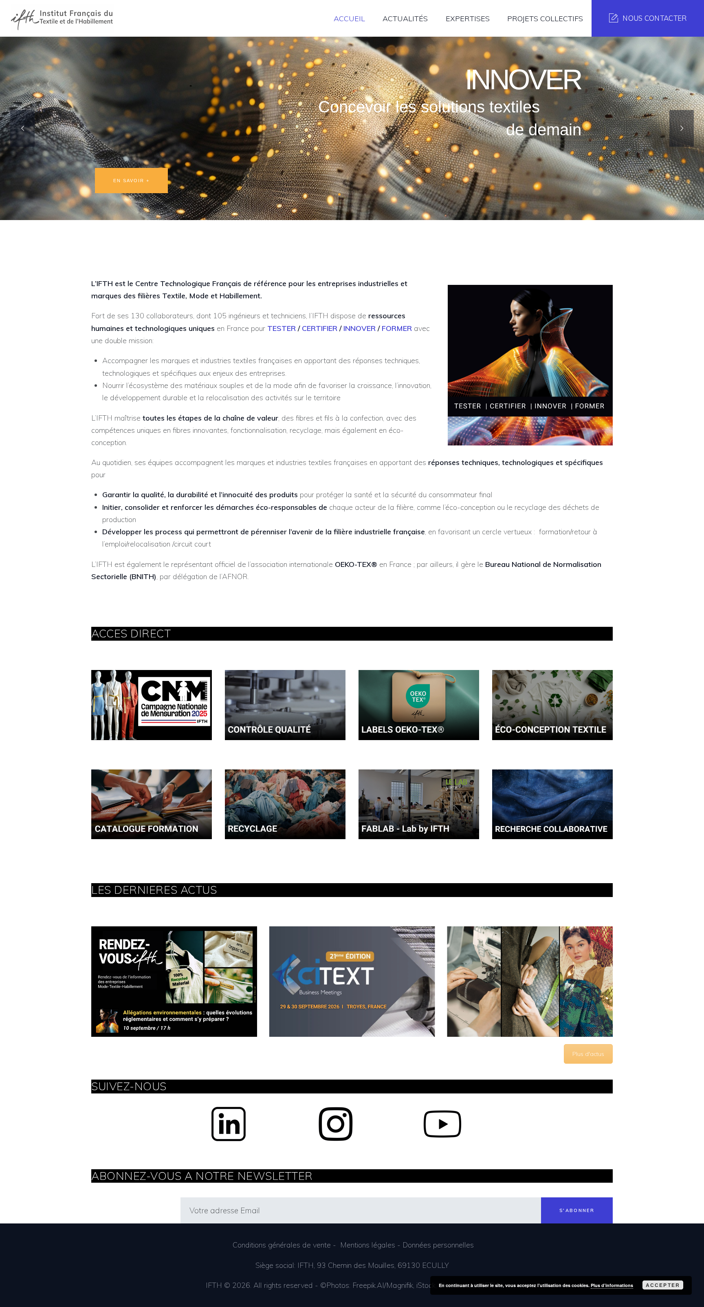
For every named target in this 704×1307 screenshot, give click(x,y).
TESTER (281, 328)
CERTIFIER (319, 328)
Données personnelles (438, 1245)
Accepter (663, 1285)
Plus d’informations (612, 1285)
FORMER (397, 328)
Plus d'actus (588, 1054)
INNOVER (359, 328)
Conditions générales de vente (282, 1245)
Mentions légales (367, 1245)
